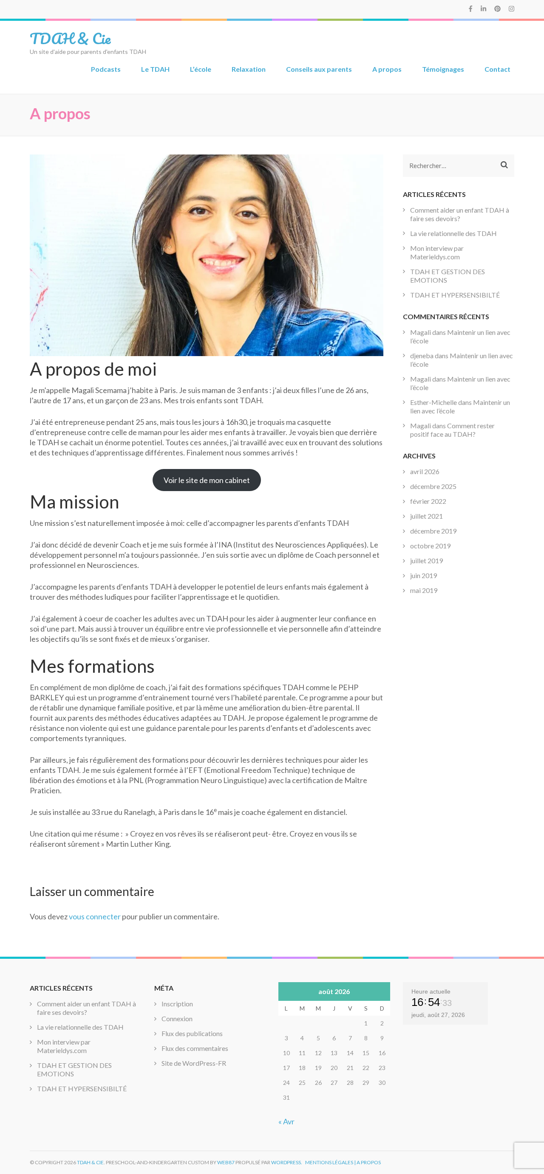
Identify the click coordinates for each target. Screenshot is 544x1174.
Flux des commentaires (195, 1048)
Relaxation (249, 69)
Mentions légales (329, 1162)
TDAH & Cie (70, 38)
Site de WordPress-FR (194, 1063)
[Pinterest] (497, 8)
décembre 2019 (433, 531)
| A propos (367, 1162)
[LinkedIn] (483, 8)
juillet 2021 (426, 516)
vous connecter (95, 916)
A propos (387, 69)
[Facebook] (470, 8)
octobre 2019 (430, 546)
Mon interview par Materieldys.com (437, 252)
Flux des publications (192, 1033)
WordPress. (286, 1162)
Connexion (177, 1018)
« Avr (286, 1121)
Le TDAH (155, 69)
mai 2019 (423, 590)
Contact (497, 69)
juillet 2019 (426, 560)
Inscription (177, 1004)
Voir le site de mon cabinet (207, 480)
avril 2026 (424, 471)
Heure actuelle (430, 991)
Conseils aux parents (319, 69)
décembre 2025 (433, 486)
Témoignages (443, 69)
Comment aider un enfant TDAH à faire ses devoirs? (459, 214)
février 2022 (428, 501)
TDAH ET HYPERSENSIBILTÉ (455, 295)
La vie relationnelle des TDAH (453, 233)
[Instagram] (511, 8)
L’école (200, 69)
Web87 (226, 1162)
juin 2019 (423, 575)
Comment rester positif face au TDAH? (452, 429)
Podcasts (106, 69)
